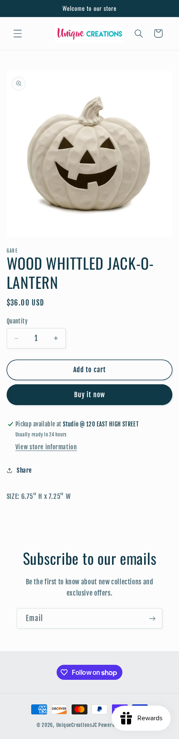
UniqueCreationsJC (76, 725)
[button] (17, 33)
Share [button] (24, 470)
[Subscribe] (152, 618)
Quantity (17, 321)
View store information (46, 447)
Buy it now (89, 395)
